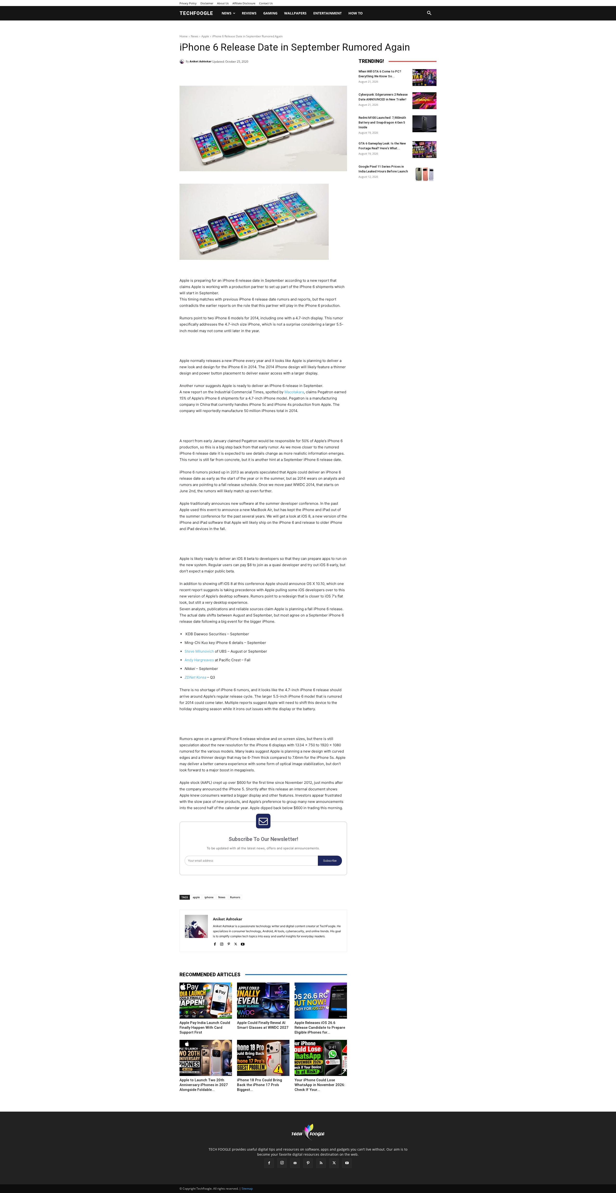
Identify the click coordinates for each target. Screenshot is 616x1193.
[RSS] (321, 1163)
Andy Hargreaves (199, 660)
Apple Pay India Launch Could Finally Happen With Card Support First (205, 1028)
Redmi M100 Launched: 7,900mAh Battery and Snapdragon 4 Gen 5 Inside (382, 122)
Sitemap (247, 1188)
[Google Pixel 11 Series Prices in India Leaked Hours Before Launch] (424, 172)
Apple (205, 36)
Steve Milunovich (199, 651)
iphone (209, 897)
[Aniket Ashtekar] (183, 61)
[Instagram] (222, 943)
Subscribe (330, 860)
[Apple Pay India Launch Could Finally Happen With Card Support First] (206, 1001)
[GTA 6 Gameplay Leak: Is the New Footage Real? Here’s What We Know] (424, 149)
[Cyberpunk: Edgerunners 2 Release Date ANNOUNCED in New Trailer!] (424, 100)
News (194, 36)
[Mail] (295, 1163)
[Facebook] (213, 74)
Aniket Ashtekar (201, 61)
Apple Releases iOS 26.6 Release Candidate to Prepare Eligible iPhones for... (320, 1028)
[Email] (257, 74)
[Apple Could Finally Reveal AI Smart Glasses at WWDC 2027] (263, 1001)
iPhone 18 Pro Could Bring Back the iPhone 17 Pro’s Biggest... (259, 1085)
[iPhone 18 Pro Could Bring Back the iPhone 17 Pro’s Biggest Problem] (263, 1058)
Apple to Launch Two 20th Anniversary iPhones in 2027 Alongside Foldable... (204, 1085)
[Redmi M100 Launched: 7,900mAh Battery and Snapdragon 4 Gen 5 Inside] (424, 123)
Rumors (235, 897)
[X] (224, 74)
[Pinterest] (235, 74)
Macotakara (294, 392)
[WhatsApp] (246, 74)
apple (196, 897)
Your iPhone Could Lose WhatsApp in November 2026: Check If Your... (320, 1085)
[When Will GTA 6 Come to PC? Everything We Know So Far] (424, 77)
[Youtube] (242, 943)
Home (184, 36)
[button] (429, 13)
